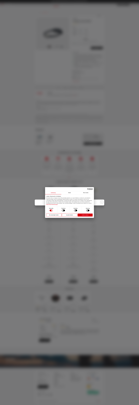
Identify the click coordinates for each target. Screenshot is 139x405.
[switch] (63, 210)
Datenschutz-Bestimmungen (52, 204)
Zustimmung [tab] (53, 192)
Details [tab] (69, 192)
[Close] (101, 202)
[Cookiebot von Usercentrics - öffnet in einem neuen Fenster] (88, 189)
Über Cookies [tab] (85, 192)
